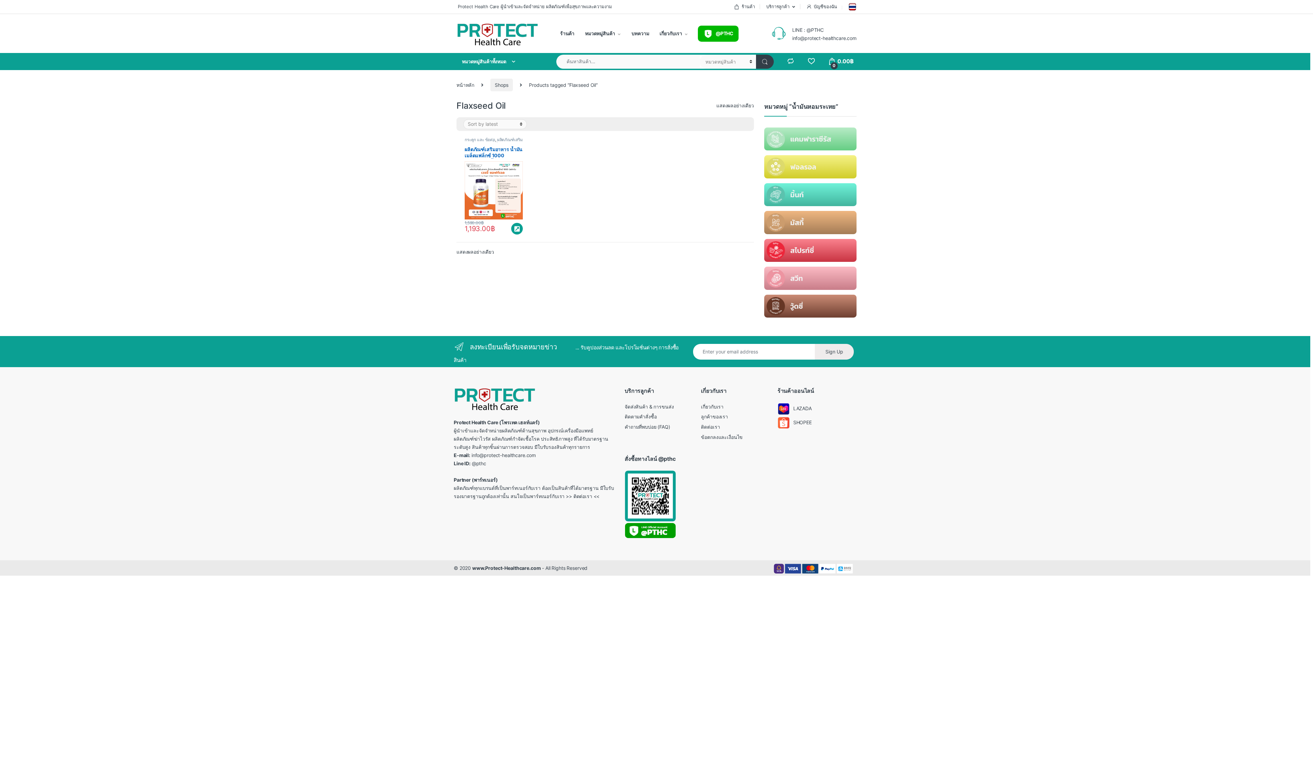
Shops (501, 85)
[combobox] (628, 62)
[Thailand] (852, 7)
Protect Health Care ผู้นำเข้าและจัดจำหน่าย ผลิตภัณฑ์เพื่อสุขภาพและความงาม (534, 6)
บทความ (640, 33)
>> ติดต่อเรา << (582, 496)
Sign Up (834, 351)
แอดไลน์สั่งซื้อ (517, 229)
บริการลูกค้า (777, 6)
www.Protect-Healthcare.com (506, 568)
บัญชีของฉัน (825, 6)
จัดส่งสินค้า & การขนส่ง (649, 407)
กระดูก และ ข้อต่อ (480, 139)
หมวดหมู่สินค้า (599, 33)
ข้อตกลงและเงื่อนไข (722, 437)
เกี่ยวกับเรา (670, 33)
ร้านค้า (748, 6)
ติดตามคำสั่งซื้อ (641, 416)
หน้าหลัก (465, 85)
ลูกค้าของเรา (714, 416)
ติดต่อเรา (710, 427)
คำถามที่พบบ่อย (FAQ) (647, 427)
